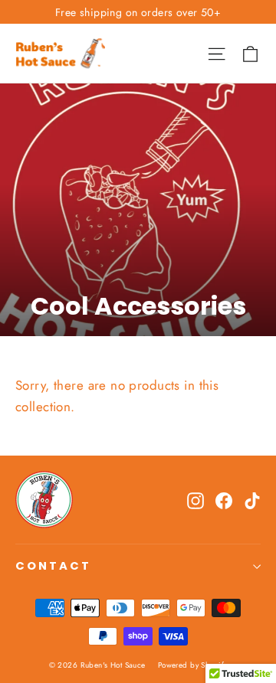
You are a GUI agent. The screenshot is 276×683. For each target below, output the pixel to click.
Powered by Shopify (193, 665)
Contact (53, 566)
